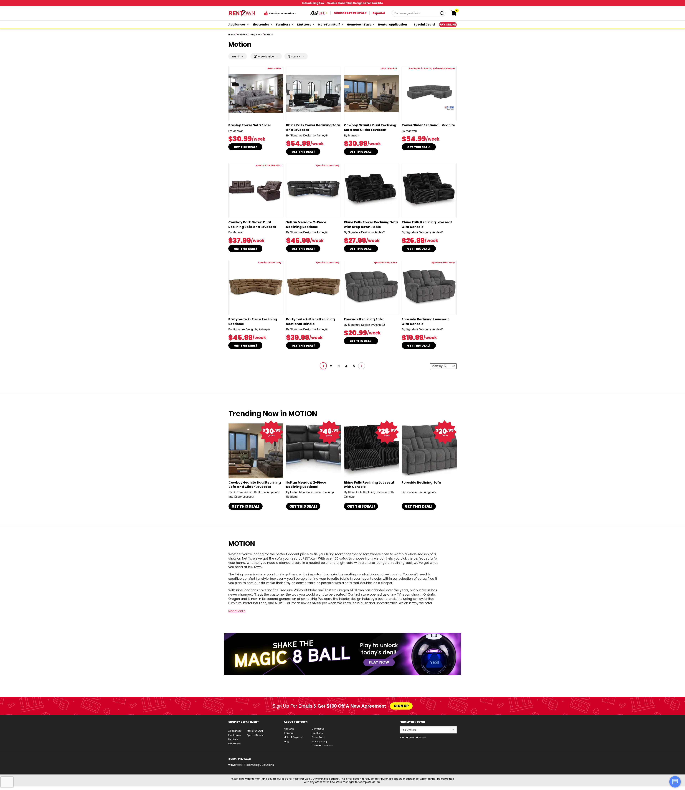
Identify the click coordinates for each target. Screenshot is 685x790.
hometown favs (359, 24)
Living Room (255, 34)
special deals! (424, 24)
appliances (236, 24)
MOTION (268, 34)
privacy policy (319, 741)
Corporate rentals (350, 13)
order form (318, 737)
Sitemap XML (407, 737)
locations (317, 733)
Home (231, 34)
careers (288, 733)
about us (289, 728)
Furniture (242, 34)
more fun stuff (329, 24)
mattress (304, 24)
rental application (392, 24)
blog (286, 741)
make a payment (293, 737)
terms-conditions (322, 745)
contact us (318, 728)
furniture (283, 24)
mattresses (234, 743)
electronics (260, 24)
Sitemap (421, 737)
